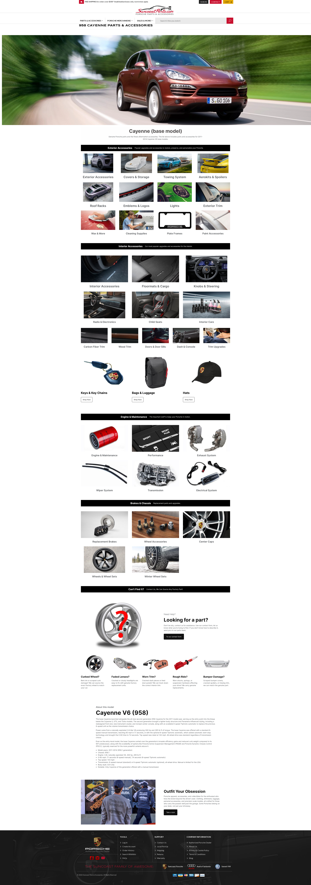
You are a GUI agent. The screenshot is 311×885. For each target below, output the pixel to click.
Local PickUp (162, 846)
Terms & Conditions (197, 854)
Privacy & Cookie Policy (199, 850)
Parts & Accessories (90, 20)
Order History (128, 850)
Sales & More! (144, 20)
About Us (193, 846)
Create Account (128, 846)
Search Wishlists (129, 854)
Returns (160, 854)
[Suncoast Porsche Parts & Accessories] (154, 10)
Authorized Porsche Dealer (200, 842)
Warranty (161, 858)
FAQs (124, 858)
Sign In (203, 2)
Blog (191, 858)
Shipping (160, 850)
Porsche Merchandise (119, 20)
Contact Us (161, 842)
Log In (124, 842)
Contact (215, 2)
